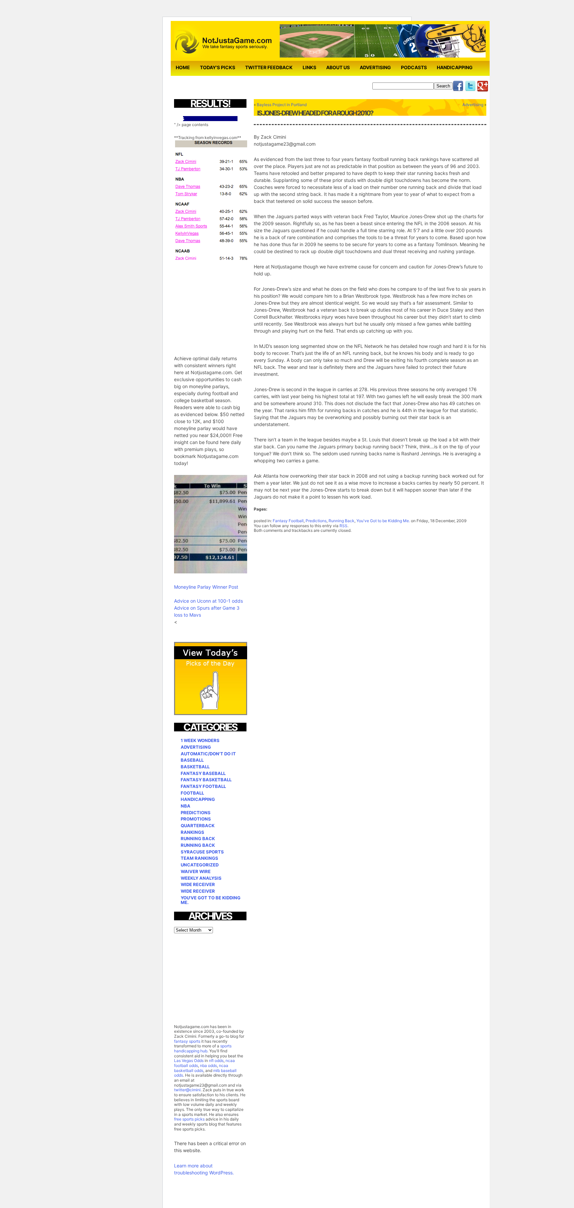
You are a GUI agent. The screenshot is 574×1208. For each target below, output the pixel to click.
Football (192, 793)
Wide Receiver (198, 884)
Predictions (316, 520)
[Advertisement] (224, 304)
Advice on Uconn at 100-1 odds (208, 601)
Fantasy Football (288, 520)
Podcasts (414, 67)
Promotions (196, 819)
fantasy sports (187, 1041)
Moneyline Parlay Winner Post (206, 587)
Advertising (375, 67)
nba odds (208, 1065)
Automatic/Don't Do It (208, 753)
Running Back (341, 520)
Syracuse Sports (202, 851)
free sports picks (189, 1119)
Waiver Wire (196, 871)
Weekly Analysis (201, 878)
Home (183, 67)
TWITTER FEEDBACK (269, 67)
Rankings (192, 832)
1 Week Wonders (200, 740)
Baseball (192, 760)
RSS (343, 525)
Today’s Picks (217, 67)
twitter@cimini (187, 1089)
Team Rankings (199, 858)
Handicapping (455, 67)
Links (309, 67)
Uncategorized (200, 864)
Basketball (195, 766)
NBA (185, 806)
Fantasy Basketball (206, 779)
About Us (338, 67)
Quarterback (198, 825)
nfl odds (216, 1060)
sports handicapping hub (203, 1048)
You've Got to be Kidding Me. (383, 520)
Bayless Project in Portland (282, 104)
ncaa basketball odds (201, 1068)
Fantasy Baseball (203, 773)
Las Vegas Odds (189, 1060)
